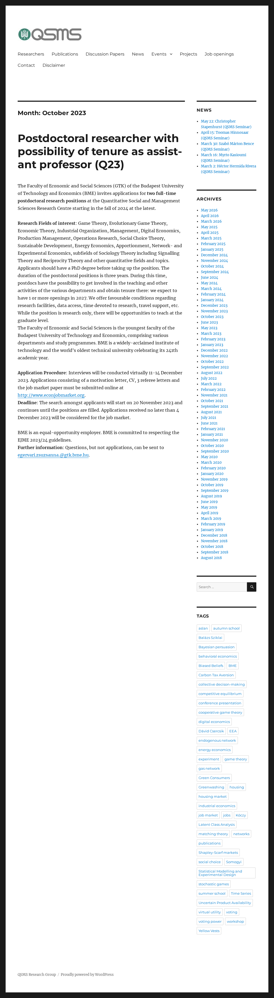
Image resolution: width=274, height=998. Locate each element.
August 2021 (211, 412)
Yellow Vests (209, 931)
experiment (209, 759)
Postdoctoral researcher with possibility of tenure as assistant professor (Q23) (100, 151)
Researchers (31, 54)
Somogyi (234, 862)
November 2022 (214, 356)
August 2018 (211, 558)
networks (241, 834)
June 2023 (209, 322)
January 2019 (212, 530)
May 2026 (209, 210)
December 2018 (214, 535)
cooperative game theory (220, 712)
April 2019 (209, 513)
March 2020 (211, 462)
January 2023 (212, 345)
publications (209, 843)
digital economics (214, 722)
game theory (235, 759)
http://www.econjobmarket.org (51, 395)
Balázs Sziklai (210, 637)
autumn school (226, 628)
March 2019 (211, 518)
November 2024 (214, 260)
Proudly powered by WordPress (87, 974)
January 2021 (212, 434)
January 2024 (212, 300)
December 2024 (214, 255)
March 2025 (211, 238)
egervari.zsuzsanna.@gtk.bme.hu (53, 455)
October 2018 (212, 546)
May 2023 (209, 328)
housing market (213, 796)
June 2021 (209, 423)
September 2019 (215, 490)
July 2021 (208, 417)
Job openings (219, 54)
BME (233, 665)
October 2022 (212, 361)
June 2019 (209, 502)
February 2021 (213, 429)
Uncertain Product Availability (225, 903)
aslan (203, 628)
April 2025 (210, 232)
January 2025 (212, 249)
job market (208, 815)
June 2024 (209, 277)
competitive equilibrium (220, 693)
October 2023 (212, 317)
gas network (209, 768)
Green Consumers (214, 778)
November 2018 (214, 541)
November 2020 (214, 440)
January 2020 (212, 474)
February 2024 (213, 294)
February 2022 (213, 389)
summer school (212, 893)
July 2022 (209, 378)
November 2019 (214, 479)
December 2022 (214, 350)
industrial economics (217, 806)
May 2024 (209, 283)
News (138, 54)
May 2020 (209, 457)
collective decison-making (222, 684)
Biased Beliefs (211, 665)
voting (231, 912)
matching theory (213, 834)
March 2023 (211, 333)
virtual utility (210, 912)
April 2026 (210, 216)
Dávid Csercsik (211, 731)
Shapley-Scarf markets (218, 852)
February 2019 (213, 524)
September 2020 (215, 451)
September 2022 (215, 367)
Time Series (241, 893)
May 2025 (209, 227)
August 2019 (211, 496)
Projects (188, 54)
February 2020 (213, 468)
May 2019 (209, 507)
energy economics (215, 750)
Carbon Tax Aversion (216, 675)
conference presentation (220, 703)
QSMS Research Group (37, 974)
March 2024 (211, 288)
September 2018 (214, 552)
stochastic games (214, 884)
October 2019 (212, 485)
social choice (210, 862)
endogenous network (217, 740)
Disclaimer (54, 65)
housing (237, 787)
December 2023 (214, 305)
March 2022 (211, 384)
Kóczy (241, 815)
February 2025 (213, 244)
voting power (210, 921)
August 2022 (211, 373)
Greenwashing (211, 787)
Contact (26, 65)
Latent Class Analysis (217, 824)
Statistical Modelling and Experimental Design (220, 873)
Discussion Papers (105, 54)
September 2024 (215, 272)
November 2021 (214, 395)
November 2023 (214, 311)
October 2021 (212, 401)
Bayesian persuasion (217, 647)
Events (158, 54)
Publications (65, 54)
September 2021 (214, 406)
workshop (235, 921)
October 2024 (212, 266)
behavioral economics (218, 656)
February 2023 (213, 339)
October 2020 (212, 445)
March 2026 (211, 221)
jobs (226, 815)
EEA (233, 731)
